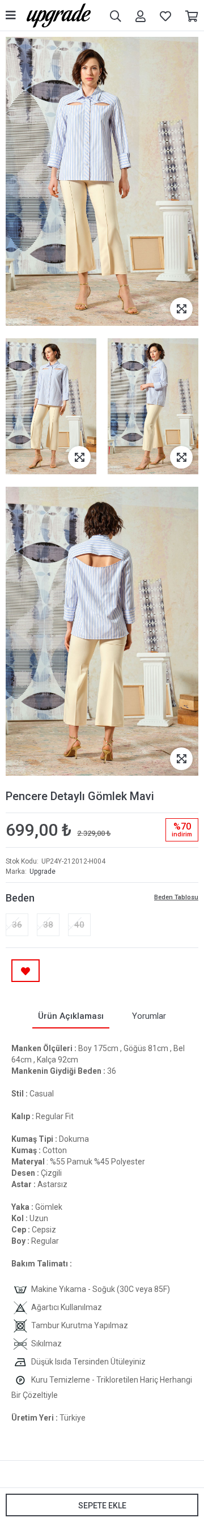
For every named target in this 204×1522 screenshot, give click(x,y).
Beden (20, 898)
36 (17, 925)
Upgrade (42, 871)
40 (79, 925)
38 (48, 925)
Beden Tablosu (176, 897)
